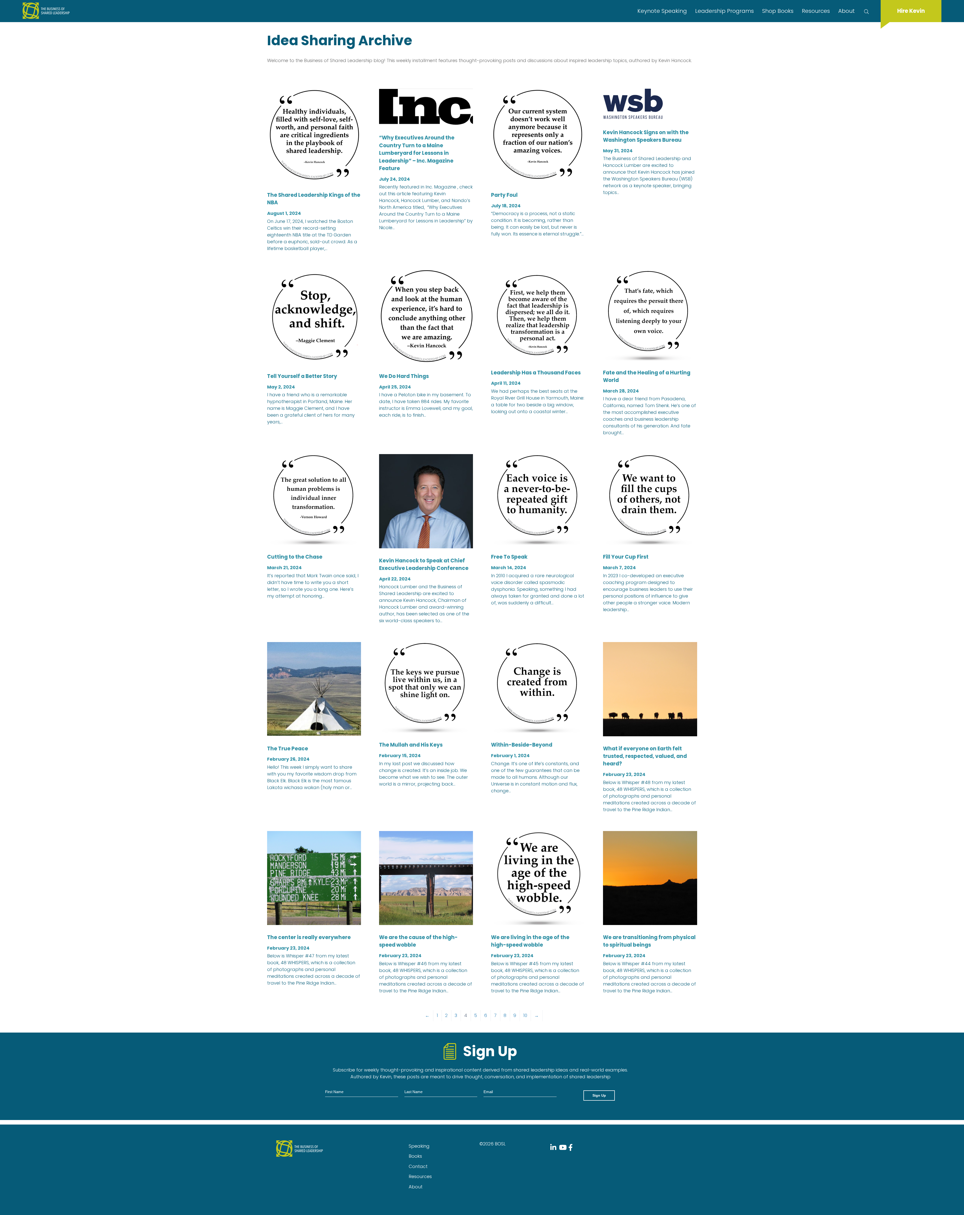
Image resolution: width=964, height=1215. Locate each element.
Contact (418, 1166)
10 (525, 1015)
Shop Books (778, 11)
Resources (816, 11)
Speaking (419, 1146)
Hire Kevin (911, 11)
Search (867, 11)
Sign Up (599, 1095)
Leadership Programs (724, 11)
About (846, 11)
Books (415, 1156)
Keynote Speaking (662, 11)
